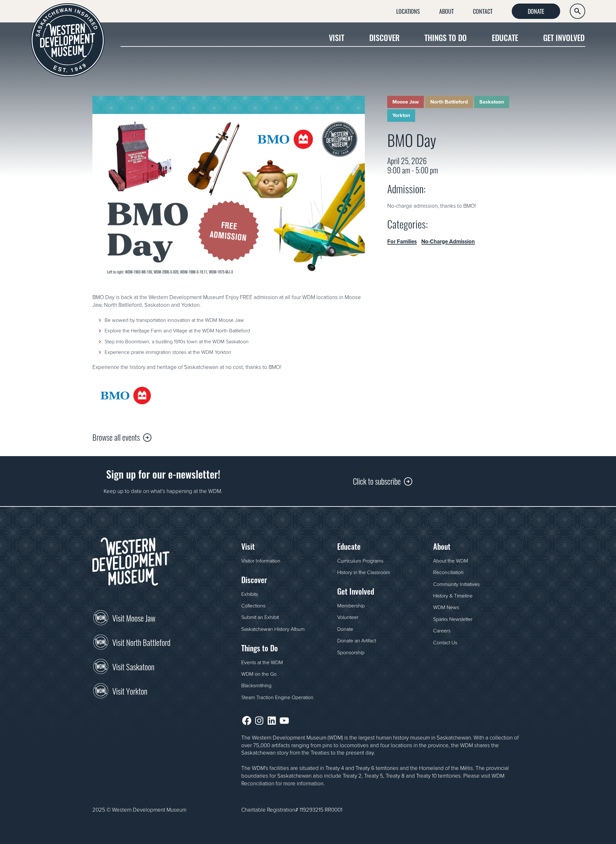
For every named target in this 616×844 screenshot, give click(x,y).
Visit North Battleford (141, 642)
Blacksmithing (256, 685)
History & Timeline (453, 595)
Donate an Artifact (356, 640)
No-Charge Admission (448, 241)
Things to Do (445, 37)
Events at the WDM (262, 662)
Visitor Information (260, 560)
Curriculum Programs (360, 560)
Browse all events (116, 437)
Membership (351, 605)
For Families (402, 241)
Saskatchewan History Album (273, 628)
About (446, 10)
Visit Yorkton (129, 690)
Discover (384, 37)
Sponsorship (350, 652)
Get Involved (564, 37)
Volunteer (347, 617)
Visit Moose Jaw (133, 617)
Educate (505, 37)
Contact (482, 10)
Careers (441, 630)
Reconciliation (448, 572)
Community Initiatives (456, 584)
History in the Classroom (363, 572)
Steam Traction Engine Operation (277, 697)
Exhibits (249, 593)
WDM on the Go (259, 673)
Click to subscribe (377, 481)
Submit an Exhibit (260, 617)
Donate (536, 10)
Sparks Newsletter (453, 619)
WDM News (446, 607)
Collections (253, 605)
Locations (408, 10)
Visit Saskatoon (133, 666)
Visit (336, 37)
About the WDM (450, 560)
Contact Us (445, 642)
